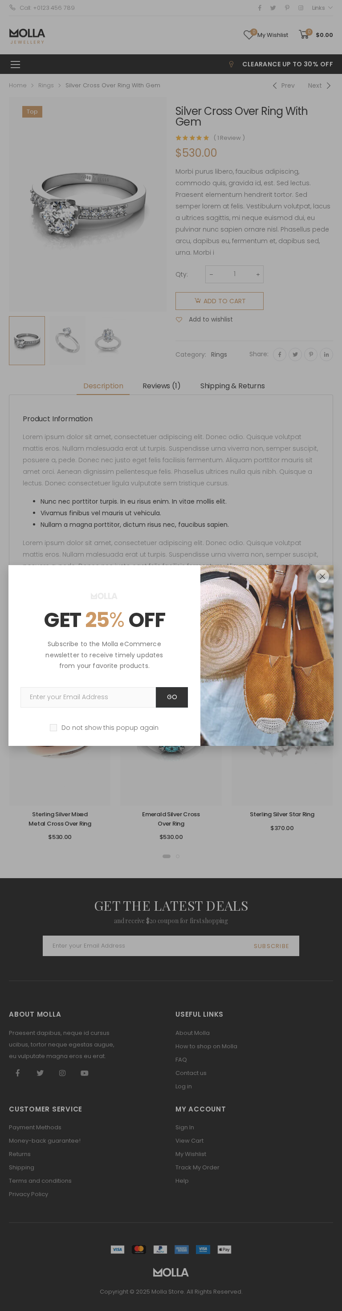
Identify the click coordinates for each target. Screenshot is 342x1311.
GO (172, 696)
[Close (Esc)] (322, 576)
